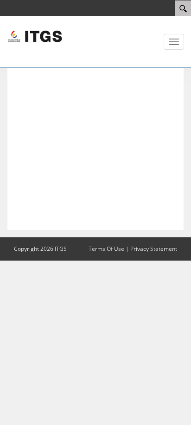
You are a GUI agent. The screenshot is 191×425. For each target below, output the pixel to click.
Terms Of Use (106, 249)
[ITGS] (35, 36)
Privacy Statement (153, 249)
